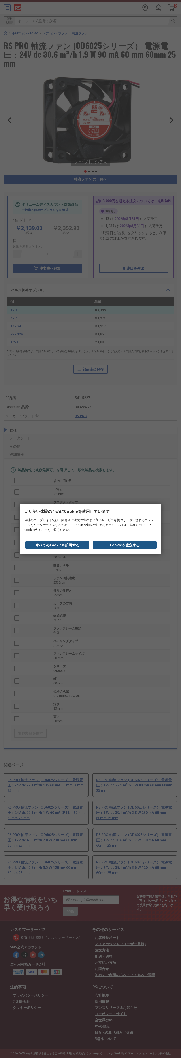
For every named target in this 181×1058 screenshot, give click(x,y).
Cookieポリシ (33, 530)
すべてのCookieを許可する (57, 545)
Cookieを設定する (125, 545)
